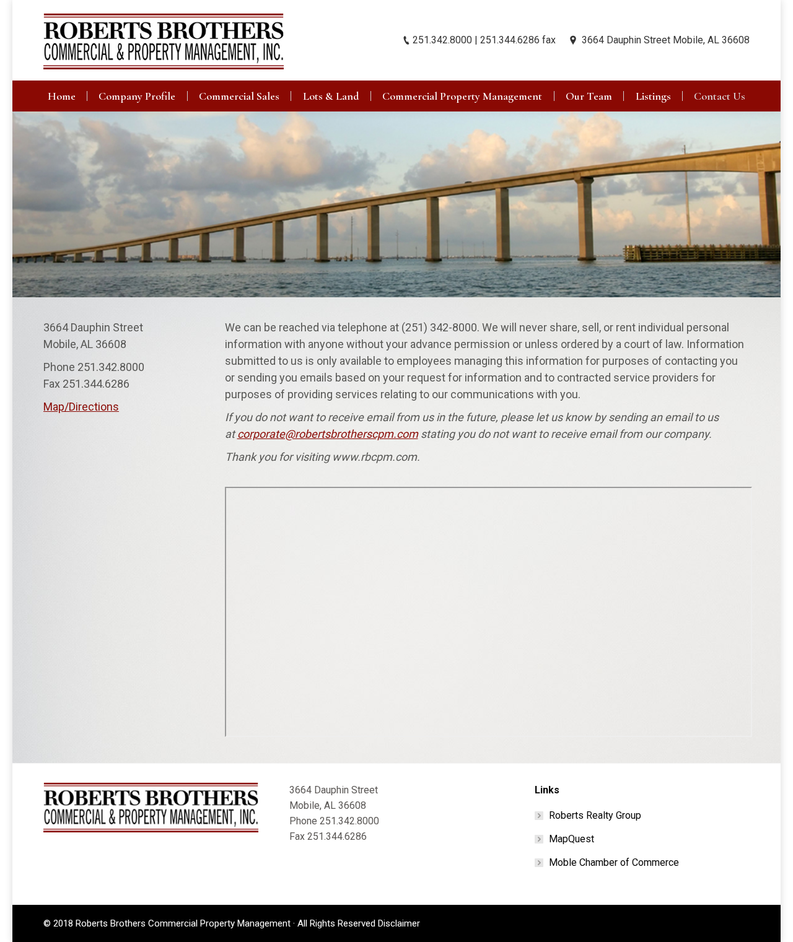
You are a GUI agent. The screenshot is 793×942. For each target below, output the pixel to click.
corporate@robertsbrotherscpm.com (327, 433)
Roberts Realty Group (595, 815)
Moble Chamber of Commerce (614, 862)
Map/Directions (81, 406)
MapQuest (571, 839)
